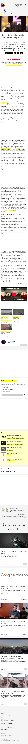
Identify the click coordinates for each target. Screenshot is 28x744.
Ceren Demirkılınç (10, 341)
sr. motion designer (20, 438)
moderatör (9, 454)
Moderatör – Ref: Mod (12, 453)
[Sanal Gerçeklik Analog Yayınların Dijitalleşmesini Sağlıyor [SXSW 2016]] (6, 312)
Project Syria (12, 210)
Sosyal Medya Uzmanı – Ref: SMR (14, 459)
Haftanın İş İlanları (7, 391)
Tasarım (5, 735)
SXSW (25, 669)
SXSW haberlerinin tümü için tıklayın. (14, 65)
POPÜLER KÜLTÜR (23, 344)
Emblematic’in (4, 102)
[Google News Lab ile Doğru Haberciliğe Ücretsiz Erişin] (14, 576)
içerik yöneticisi (10, 450)
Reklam (2, 735)
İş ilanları (4, 433)
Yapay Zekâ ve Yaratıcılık (7, 13)
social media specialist (19, 444)
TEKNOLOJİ (24, 564)
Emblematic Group (6, 147)
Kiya (6, 210)
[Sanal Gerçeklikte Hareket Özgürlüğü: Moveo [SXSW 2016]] (14, 680)
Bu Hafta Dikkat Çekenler (8, 389)
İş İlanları (24, 11)
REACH (18, 147)
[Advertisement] (11, 78)
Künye (2, 719)
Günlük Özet (5, 387)
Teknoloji (10, 735)
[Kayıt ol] (24, 394)
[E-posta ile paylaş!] (21, 53)
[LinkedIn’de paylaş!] (15, 53)
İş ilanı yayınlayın (4, 739)
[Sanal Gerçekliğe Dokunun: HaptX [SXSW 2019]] (18, 312)
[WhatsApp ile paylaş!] (18, 53)
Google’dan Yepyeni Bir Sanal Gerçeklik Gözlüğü (6, 332)
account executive (10, 444)
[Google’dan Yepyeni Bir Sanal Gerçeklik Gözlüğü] (14, 611)
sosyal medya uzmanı (11, 438)
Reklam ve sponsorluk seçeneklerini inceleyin (10, 740)
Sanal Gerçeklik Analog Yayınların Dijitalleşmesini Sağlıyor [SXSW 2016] (6, 318)
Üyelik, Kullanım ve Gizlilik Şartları (7, 720)
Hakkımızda (3, 717)
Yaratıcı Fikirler (4, 731)
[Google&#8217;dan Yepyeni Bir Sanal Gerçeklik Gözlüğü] (6, 327)
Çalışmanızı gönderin (5, 737)
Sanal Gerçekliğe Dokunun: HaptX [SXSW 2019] (17, 317)
